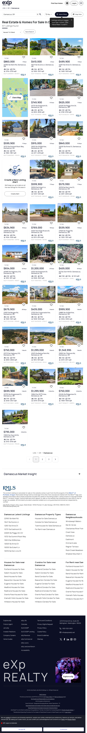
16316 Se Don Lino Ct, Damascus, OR (67, 188)
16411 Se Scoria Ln (11, 522)
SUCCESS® (25, 628)
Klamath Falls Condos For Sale (47, 598)
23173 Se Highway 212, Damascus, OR (12, 354)
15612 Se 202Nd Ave (12, 540)
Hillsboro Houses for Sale (14, 602)
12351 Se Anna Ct (11, 525)
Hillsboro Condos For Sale (45, 602)
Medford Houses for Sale (14, 587)
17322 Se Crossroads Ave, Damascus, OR (41, 313)
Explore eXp (7, 620)
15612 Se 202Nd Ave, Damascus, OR (39, 147)
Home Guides (7, 639)
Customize (63, 729)
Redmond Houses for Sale (14, 591)
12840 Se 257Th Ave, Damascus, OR (39, 395)
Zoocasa (24, 624)
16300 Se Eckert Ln (12, 547)
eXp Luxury (25, 643)
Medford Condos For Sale (45, 587)
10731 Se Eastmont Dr (13, 529)
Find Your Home (56, 3)
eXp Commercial (26, 639)
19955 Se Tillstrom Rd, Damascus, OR (67, 354)
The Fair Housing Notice (67, 710)
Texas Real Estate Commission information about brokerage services (43, 705)
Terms (63, 719)
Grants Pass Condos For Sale (46, 594)
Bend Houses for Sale (13, 576)
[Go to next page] (55, 459)
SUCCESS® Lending (27, 631)
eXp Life (24, 620)
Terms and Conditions (44, 620)
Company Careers (9, 635)
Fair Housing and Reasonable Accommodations (42, 699)
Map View (78, 14)
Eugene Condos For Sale (45, 583)
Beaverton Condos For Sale (46, 580)
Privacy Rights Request (45, 624)
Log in (74, 3)
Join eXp (6, 628)
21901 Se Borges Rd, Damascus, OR (11, 313)
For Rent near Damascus (45, 529)
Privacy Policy (41, 628)
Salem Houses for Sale (13, 573)
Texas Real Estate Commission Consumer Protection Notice (43, 708)
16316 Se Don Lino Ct (12, 551)
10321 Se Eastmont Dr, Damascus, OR (39, 272)
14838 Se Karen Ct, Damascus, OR (11, 231)
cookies (8, 717)
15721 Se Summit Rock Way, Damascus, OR (14, 147)
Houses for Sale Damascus (46, 518)
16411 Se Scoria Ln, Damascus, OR (42, 65)
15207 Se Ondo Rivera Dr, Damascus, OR (40, 231)
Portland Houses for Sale (14, 569)
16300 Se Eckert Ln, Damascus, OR (38, 188)
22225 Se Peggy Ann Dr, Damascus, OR (67, 106)
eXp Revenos (25, 635)
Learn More (68, 712)
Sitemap (40, 639)
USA (34, 453)
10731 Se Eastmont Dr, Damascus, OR (39, 106)
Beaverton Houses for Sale (15, 580)
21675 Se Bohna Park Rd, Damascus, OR (40, 354)
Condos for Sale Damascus (46, 522)
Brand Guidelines (43, 635)
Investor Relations (9, 631)
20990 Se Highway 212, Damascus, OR (12, 272)
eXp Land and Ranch (28, 646)
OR (40, 453)
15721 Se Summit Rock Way (15, 536)
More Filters (63, 14)
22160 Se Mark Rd (11, 518)
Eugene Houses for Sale (14, 583)
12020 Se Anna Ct (11, 544)
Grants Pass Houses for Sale (15, 594)
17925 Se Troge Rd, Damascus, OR (66, 231)
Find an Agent (8, 624)
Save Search (29, 32)
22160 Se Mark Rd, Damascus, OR (15, 65)
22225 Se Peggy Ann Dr (13, 533)
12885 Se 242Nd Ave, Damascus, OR (66, 313)
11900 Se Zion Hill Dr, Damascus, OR (11, 436)
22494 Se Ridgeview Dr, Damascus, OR (67, 395)
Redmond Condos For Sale (45, 591)
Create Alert (15, 194)
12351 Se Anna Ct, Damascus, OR (70, 65)
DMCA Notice (42, 694)
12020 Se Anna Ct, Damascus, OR (70, 147)
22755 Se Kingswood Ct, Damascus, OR (13, 395)
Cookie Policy (41, 631)
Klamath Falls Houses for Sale (16, 598)
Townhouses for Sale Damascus (48, 525)
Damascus (48, 453)
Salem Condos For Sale (44, 573)
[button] (42, 474)
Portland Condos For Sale (45, 569)
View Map (16, 97)
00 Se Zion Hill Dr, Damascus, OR (70, 272)
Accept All (22, 729)
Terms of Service (59, 697)
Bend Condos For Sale (44, 576)
